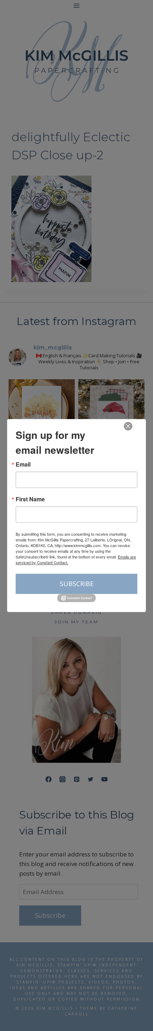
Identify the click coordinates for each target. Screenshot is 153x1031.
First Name (30, 499)
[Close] (128, 426)
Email (23, 464)
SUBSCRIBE (77, 583)
